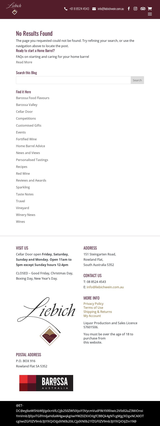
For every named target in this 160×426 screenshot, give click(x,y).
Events (21, 132)
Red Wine (23, 173)
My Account (92, 316)
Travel (20, 201)
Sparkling (23, 187)
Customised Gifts (28, 125)
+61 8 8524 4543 (79, 8)
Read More (24, 62)
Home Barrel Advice (30, 146)
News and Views (28, 153)
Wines (20, 221)
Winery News (25, 215)
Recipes (21, 167)
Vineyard (22, 208)
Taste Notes (25, 194)
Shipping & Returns (98, 312)
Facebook (129, 9)
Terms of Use (93, 307)
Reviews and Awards (31, 180)
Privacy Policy (93, 304)
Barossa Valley (26, 105)
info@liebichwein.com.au (111, 8)
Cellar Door (24, 111)
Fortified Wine (26, 139)
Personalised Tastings (32, 160)
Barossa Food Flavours (32, 98)
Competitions (26, 118)
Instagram (135, 9)
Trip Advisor (143, 9)
